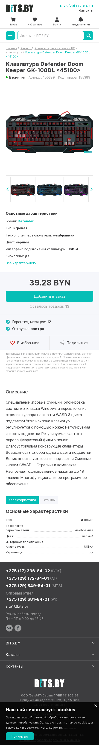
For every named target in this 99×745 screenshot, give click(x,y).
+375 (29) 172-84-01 (76, 6)
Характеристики (22, 500)
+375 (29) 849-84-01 (34, 585)
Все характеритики (21, 263)
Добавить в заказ (49, 296)
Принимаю (20, 736)
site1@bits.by (17, 606)
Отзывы (49, 500)
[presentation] (7, 189)
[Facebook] (18, 628)
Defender (26, 221)
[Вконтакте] (9, 628)
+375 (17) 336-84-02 (33, 570)
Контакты (86, 10)
